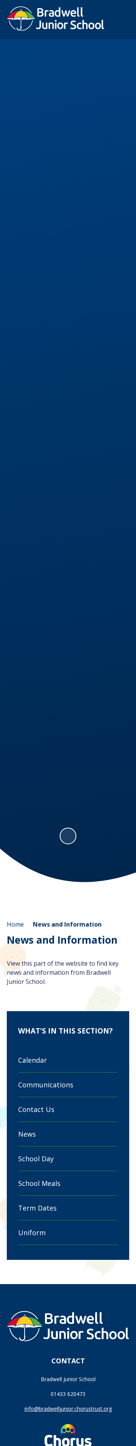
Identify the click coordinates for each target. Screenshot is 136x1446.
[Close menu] (119, 19)
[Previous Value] (15, 441)
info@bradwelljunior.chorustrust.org (68, 1408)
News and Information (67, 924)
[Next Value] (121, 441)
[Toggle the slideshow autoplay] (68, 836)
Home (15, 924)
